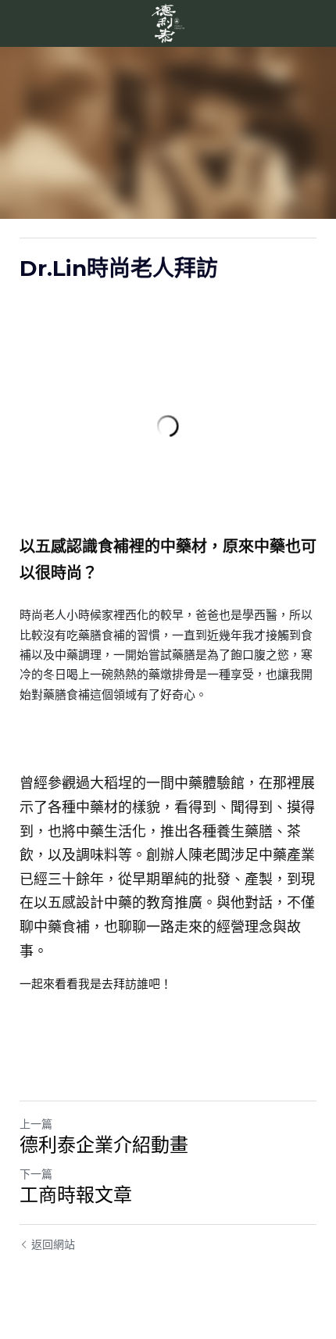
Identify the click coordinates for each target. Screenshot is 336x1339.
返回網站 (53, 1244)
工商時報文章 (76, 1194)
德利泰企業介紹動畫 (104, 1144)
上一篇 (36, 1124)
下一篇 (36, 1174)
